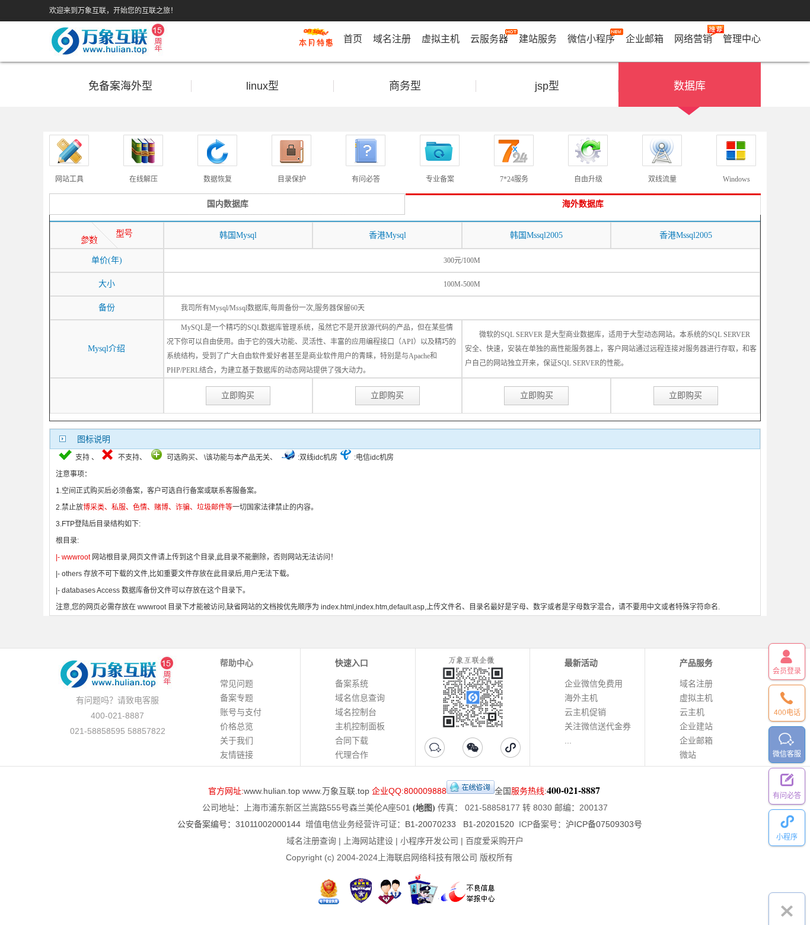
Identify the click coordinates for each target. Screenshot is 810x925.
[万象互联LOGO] (109, 42)
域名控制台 (356, 712)
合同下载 (351, 740)
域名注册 (392, 39)
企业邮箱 (645, 39)
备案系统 (351, 683)
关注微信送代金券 (598, 726)
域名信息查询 (360, 698)
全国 (503, 791)
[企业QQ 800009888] (471, 791)
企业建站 (696, 726)
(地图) (424, 807)
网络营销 (693, 39)
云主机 (692, 712)
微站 (688, 754)
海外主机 (581, 698)
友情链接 (236, 754)
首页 (352, 39)
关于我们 (236, 740)
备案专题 (236, 698)
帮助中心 (236, 662)
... (568, 740)
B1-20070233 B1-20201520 (459, 824)
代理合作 (351, 754)
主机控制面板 (360, 726)
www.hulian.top (272, 791)
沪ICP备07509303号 (604, 824)
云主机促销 (585, 712)
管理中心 (742, 39)
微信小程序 (591, 39)
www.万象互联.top (335, 791)
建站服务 (538, 39)
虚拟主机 (441, 39)
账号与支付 (241, 712)
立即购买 (237, 395)
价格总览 (236, 726)
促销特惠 (316, 43)
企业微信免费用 (594, 683)
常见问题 (236, 683)
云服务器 (489, 39)
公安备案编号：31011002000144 (239, 824)
